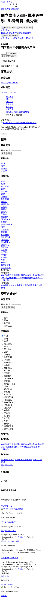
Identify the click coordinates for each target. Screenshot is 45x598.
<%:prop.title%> (7, 465)
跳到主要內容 (6, 2)
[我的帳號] (24, 33)
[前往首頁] (9, 7)
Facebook (4, 92)
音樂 (3, 181)
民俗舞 (4, 214)
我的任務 (5, 33)
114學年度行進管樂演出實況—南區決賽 (18, 275)
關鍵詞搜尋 (6, 150)
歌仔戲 (4, 257)
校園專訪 (5, 262)
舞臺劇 (4, 232)
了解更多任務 (6, 506)
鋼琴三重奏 (6, 268)
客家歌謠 (5, 230)
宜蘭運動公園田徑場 (23, 285)
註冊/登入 (5, 30)
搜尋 (3, 56)
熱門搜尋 (5, 270)
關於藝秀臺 (6, 9)
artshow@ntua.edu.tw (9, 83)
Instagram (12, 92)
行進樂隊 (5, 191)
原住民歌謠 (6, 219)
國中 (3, 166)
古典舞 (4, 207)
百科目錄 (5, 576)
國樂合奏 (5, 204)
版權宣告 (9, 109)
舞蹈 (3, 189)
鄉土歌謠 (5, 186)
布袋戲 (4, 250)
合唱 (3, 184)
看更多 (4, 596)
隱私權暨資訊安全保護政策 (17, 112)
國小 (3, 163)
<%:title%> (21, 537)
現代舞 (4, 202)
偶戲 (3, 227)
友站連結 (9, 107)
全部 (6, 336)
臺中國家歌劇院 (7, 285)
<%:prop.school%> (8, 531)
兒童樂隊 (5, 247)
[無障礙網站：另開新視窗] (18, 123)
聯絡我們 (9, 99)
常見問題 (9, 104)
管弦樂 (4, 212)
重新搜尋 (10, 307)
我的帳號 (13, 38)
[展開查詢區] (8, 27)
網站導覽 (15, 9)
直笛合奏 (5, 235)
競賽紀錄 (5, 209)
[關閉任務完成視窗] (2, 467)
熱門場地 (5, 283)
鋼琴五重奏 (6, 265)
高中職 (4, 169)
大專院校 (5, 171)
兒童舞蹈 (5, 245)
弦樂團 (4, 197)
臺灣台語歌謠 (6, 224)
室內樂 (4, 255)
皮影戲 (4, 252)
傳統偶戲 (5, 240)
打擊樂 (4, 222)
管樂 (3, 194)
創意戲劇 (5, 199)
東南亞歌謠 (6, 242)
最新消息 (9, 97)
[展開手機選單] (24, 27)
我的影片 (13, 33)
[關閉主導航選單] (10, 35)
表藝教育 (5, 217)
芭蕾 (3, 260)
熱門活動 (5, 273)
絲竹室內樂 (6, 237)
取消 (3, 153)
